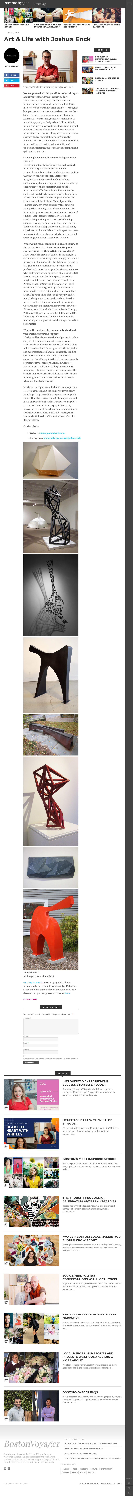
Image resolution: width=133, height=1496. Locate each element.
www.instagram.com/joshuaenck (62, 437)
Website (26, 1049)
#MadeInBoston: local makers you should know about (92, 1238)
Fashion (74, 1472)
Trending (65, 1472)
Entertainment (106, 1469)
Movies (82, 1472)
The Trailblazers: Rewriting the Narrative (90, 1316)
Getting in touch (32, 982)
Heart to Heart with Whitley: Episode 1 (87, 1121)
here (67, 993)
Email (25, 1043)
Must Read (84, 1469)
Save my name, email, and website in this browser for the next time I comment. (50, 1059)
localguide (66, 1469)
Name (26, 1036)
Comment (27, 1018)
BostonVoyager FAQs (80, 1392)
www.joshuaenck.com (52, 433)
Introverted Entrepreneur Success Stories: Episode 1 (85, 1083)
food (75, 1469)
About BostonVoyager (88, 1483)
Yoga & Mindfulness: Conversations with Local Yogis (90, 1277)
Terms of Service (108, 1483)
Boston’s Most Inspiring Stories (90, 1159)
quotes (91, 1472)
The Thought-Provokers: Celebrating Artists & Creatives (89, 1199)
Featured (94, 1469)
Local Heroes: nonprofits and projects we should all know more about (88, 1357)
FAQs (119, 1483)
